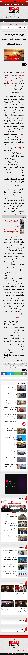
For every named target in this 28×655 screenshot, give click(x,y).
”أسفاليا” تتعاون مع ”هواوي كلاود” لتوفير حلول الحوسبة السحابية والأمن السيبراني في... (9, 573)
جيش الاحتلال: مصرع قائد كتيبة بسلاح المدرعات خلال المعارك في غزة (9, 429)
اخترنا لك (21, 583)
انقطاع (5, 75)
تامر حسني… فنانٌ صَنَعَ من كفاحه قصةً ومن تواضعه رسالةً (20, 594)
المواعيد (22, 75)
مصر (13, 78)
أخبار (21, 28)
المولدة (9, 129)
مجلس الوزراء (11, 83)
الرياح (22, 134)
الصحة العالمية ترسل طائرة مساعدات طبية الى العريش (9, 451)
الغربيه (9, 367)
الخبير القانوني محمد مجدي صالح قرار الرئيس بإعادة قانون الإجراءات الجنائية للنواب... (20, 609)
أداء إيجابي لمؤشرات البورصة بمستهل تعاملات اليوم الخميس (9, 443)
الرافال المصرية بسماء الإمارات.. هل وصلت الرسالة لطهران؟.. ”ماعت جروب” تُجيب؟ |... (9, 565)
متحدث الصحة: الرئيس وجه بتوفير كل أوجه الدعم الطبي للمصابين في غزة (9, 465)
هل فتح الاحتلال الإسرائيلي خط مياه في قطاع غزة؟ (10, 394)
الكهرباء (22, 78)
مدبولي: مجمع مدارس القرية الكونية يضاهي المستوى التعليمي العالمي (10, 458)
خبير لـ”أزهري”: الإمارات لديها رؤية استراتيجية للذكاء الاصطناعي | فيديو (10, 558)
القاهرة (17, 318)
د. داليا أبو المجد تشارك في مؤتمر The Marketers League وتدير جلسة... (10, 551)
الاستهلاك (21, 147)
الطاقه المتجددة (8, 365)
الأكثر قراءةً (21, 547)
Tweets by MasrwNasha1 (22, 631)
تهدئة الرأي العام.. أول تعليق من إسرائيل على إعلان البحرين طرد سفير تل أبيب (10, 409)
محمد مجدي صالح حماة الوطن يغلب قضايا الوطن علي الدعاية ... (7, 609)
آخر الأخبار (21, 498)
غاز (22, 145)
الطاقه (4, 363)
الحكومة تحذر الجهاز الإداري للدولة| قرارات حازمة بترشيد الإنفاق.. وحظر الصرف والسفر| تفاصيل (11, 231)
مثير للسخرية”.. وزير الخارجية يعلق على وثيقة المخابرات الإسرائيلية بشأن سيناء (11, 220)
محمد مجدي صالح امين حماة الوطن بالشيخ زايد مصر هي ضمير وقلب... (7, 594)
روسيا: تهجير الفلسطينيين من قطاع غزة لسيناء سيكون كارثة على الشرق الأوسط (10, 437)
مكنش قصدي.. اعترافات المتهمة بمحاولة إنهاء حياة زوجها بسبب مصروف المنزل (10, 416)
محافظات (11, 181)
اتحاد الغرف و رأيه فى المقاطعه (10, 421)
